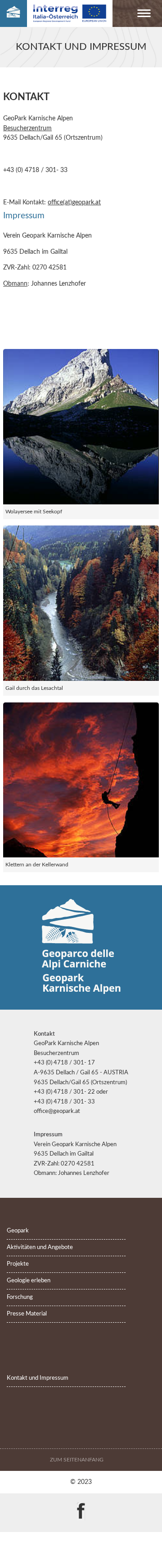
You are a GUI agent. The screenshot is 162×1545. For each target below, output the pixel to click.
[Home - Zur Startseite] (13, 13)
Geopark (18, 1231)
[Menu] (144, 15)
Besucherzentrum (27, 128)
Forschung (20, 1297)
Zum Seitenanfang (77, 1459)
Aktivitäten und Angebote (40, 1247)
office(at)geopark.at (74, 202)
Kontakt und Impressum (37, 1378)
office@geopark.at (57, 1111)
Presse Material (27, 1314)
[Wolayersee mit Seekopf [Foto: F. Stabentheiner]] (81, 426)
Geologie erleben (28, 1281)
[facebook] (81, 1504)
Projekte (18, 1264)
